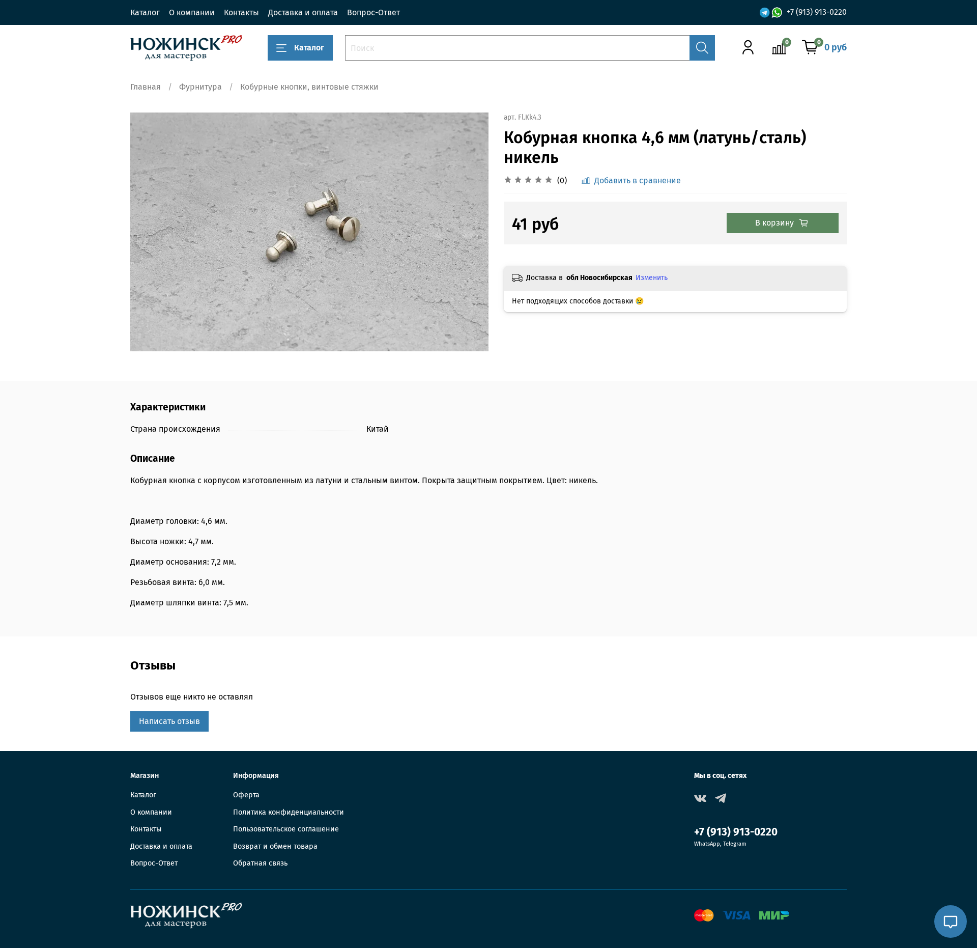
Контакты (241, 12)
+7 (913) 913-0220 (817, 12)
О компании (192, 12)
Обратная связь (260, 863)
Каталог (145, 12)
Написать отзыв (169, 721)
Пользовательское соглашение (286, 829)
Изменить (652, 277)
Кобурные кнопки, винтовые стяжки (309, 87)
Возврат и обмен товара (275, 846)
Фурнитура (200, 87)
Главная (145, 87)
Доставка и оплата (303, 12)
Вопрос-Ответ (373, 12)
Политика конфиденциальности (288, 812)
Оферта (246, 795)
